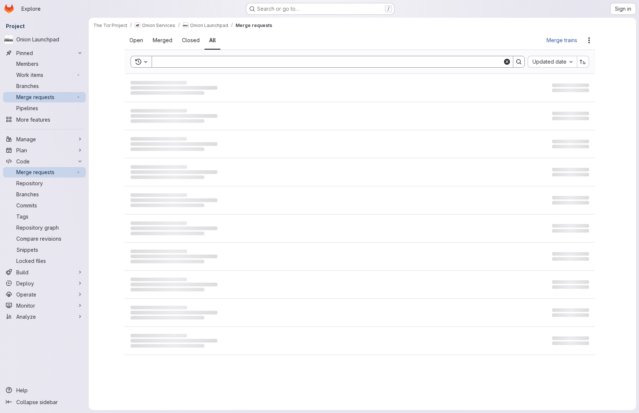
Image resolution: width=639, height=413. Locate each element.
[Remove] (204, 61)
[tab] (141, 40)
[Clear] (507, 61)
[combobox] (552, 62)
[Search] (519, 62)
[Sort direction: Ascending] (583, 62)
